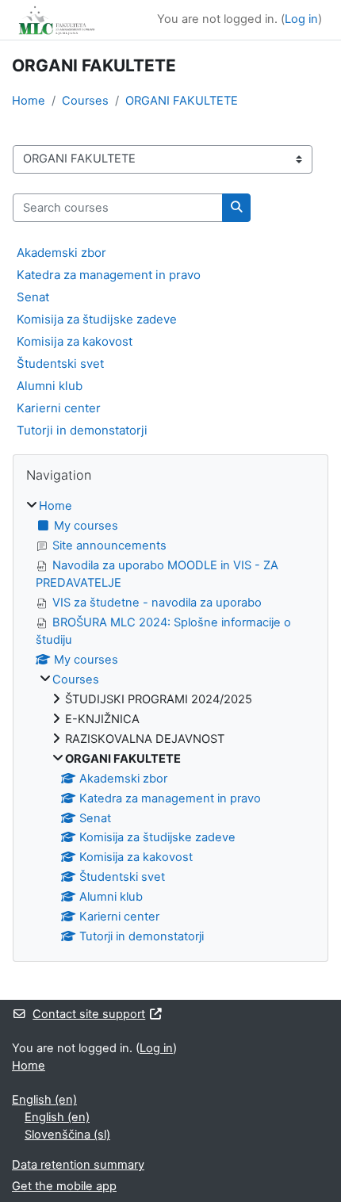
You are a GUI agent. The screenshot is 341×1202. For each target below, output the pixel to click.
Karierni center (59, 407)
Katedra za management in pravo (109, 274)
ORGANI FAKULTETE (181, 101)
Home (28, 101)
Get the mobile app (64, 1186)
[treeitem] (170, 722)
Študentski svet (60, 363)
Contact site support (89, 1014)
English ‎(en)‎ (44, 1100)
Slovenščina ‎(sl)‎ (67, 1134)
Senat (33, 296)
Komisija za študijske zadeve (97, 319)
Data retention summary (78, 1165)
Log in (301, 19)
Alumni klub (49, 385)
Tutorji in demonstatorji (82, 430)
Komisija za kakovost (74, 341)
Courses (85, 101)
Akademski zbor (61, 252)
